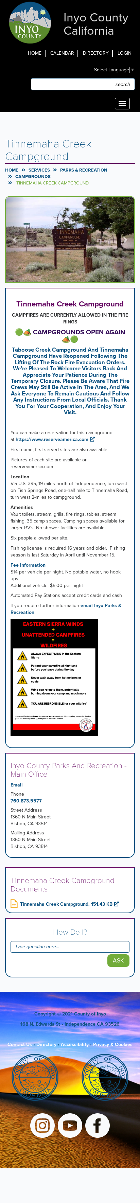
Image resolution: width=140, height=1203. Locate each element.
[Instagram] (42, 1126)
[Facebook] (97, 1126)
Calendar (62, 53)
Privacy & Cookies (113, 1044)
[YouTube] (70, 1126)
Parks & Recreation (83, 170)
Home (34, 53)
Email (17, 785)
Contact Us (19, 1044)
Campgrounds (33, 176)
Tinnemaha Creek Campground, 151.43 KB (66, 904)
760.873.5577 (26, 801)
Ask (118, 960)
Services (39, 170)
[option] (70, 239)
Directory (96, 53)
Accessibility (75, 1044)
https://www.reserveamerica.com (52, 439)
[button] (15, 239)
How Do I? (70, 932)
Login (125, 53)
